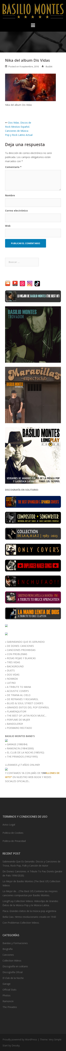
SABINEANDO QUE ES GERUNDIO (26, 641)
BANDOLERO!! (15, 723)
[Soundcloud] (7, 283)
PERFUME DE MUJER (18, 719)
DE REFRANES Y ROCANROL (22, 699)
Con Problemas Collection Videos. (21, 922)
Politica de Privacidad (14, 841)
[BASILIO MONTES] (33, 11)
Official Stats (9, 989)
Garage (6, 983)
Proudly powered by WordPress (20, 1039)
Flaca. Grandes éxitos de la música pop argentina (29, 911)
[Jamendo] (22, 283)
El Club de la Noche (13, 978)
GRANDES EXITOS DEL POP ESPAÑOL (28, 707)
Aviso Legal (9, 824)
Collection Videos (12, 960)
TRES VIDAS (13, 662)
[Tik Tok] (37, 283)
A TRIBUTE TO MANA (19, 686)
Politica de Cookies (13, 832)
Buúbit (49, 66)
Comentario (13, 167)
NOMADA (12, 678)
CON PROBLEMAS (17, 654)
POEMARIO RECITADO (19, 727)
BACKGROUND (15, 666)
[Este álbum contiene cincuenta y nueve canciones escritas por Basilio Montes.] (33, 517)
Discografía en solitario (15, 966)
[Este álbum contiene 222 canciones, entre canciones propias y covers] (33, 533)
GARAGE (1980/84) (17, 744)
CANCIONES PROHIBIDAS (21, 650)
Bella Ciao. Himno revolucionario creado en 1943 (29, 916)
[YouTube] (15, 283)
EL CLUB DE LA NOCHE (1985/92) (25, 752)
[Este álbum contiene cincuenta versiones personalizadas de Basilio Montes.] (33, 549)
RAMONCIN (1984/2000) (20, 748)
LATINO (11, 682)
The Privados (10, 1007)
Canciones (8, 954)
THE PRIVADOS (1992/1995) (22, 756)
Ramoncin (8, 1001)
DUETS (11, 670)
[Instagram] (29, 283)
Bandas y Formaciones (15, 943)
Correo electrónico (16, 210)
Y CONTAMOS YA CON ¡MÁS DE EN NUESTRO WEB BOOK (32, 775)
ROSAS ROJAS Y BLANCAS (21, 658)
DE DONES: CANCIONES (20, 645)
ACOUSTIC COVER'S (18, 691)
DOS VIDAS (13, 674)
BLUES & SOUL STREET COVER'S (25, 703)
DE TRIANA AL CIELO (18, 695)
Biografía (8, 949)
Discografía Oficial (13, 972)
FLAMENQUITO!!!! (16, 711)
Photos (6, 995)
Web (7, 225)
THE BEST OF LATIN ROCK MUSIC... (26, 715)
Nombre (10, 195)
